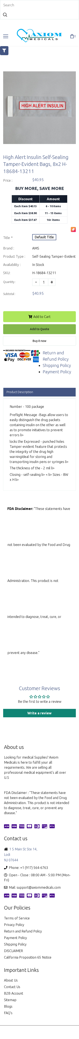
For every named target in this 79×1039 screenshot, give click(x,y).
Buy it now (39, 341)
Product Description (20, 392)
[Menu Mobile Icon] (5, 36)
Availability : (12, 265)
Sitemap (10, 1000)
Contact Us (12, 987)
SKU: (6, 273)
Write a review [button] (39, 713)
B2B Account (13, 993)
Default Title (44, 237)
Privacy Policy (14, 925)
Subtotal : (9, 294)
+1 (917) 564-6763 (34, 868)
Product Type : (14, 256)
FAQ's (8, 1013)
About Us (11, 980)
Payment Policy (57, 371)
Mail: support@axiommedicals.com (35, 887)
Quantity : (9, 282)
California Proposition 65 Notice (27, 957)
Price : (7, 180)
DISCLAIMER (13, 951)
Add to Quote (39, 329)
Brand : (8, 248)
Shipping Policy (57, 365)
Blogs (8, 1006)
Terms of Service (17, 918)
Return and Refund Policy (23, 931)
